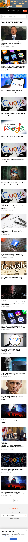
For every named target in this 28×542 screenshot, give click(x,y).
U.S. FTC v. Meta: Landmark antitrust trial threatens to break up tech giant (11, 91)
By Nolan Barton (4, 353)
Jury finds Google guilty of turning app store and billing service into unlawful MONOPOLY (12, 160)
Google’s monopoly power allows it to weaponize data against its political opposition (13, 493)
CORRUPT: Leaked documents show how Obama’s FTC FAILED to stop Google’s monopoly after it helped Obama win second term (12, 446)
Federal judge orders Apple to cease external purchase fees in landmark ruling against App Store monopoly (13, 68)
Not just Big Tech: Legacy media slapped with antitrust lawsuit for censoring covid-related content (13, 231)
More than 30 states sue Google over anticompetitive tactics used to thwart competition (11, 350)
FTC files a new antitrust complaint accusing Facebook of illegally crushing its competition (13, 327)
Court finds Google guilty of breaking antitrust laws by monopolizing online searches (13, 114)
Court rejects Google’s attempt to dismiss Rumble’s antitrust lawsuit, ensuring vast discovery (11, 279)
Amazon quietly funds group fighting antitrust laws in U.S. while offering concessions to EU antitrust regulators (13, 303)
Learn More (6, 538)
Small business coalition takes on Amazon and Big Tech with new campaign (13, 374)
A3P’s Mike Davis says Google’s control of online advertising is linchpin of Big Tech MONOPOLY (12, 207)
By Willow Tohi (4, 70)
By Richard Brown (4, 162)
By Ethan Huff (4, 139)
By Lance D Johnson (5, 46)
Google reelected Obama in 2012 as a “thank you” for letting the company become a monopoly (12, 398)
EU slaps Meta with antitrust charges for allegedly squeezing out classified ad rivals (12, 255)
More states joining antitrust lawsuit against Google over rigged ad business (12, 470)
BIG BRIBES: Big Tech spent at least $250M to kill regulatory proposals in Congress (13, 183)
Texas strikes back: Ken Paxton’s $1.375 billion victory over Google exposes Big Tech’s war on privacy (13, 43)
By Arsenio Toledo (4, 257)
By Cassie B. (3, 306)
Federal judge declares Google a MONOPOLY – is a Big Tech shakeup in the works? (13, 137)
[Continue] (25, 515)
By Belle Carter (4, 116)
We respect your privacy (14, 518)
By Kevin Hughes (4, 210)
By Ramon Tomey (4, 185)
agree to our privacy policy (8, 536)
